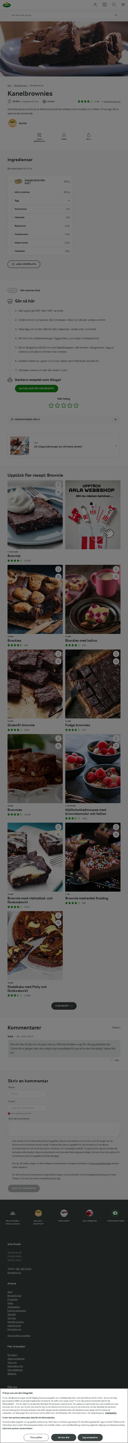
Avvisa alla (63, 1437)
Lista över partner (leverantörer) (17, 1428)
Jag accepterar (90, 1437)
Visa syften (36, 1437)
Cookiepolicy (111, 1413)
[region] (64, 1415)
